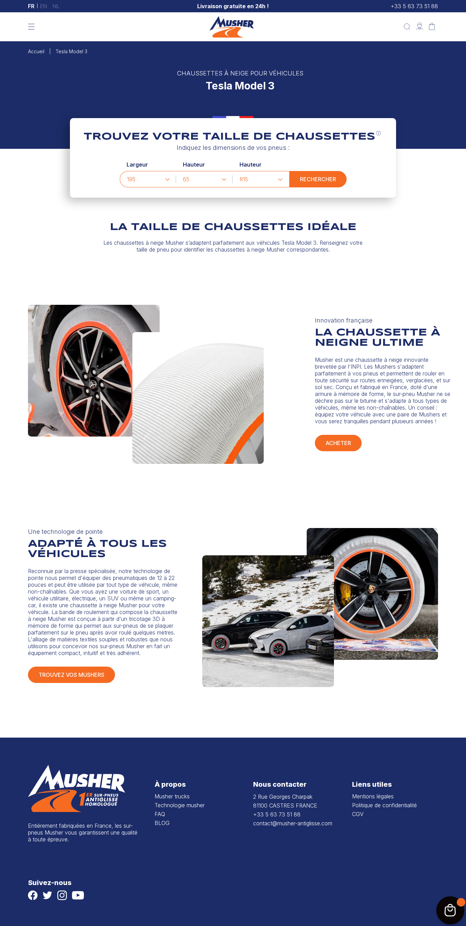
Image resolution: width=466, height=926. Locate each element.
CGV (358, 814)
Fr (31, 6)
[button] (31, 26)
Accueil (36, 51)
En (43, 6)
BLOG (162, 823)
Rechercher (318, 179)
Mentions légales (373, 796)
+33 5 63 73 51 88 (414, 6)
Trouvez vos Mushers (71, 674)
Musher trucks (172, 796)
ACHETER (338, 443)
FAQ (160, 814)
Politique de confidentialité (384, 805)
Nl (56, 6)
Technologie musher (180, 805)
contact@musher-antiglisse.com (292, 823)
